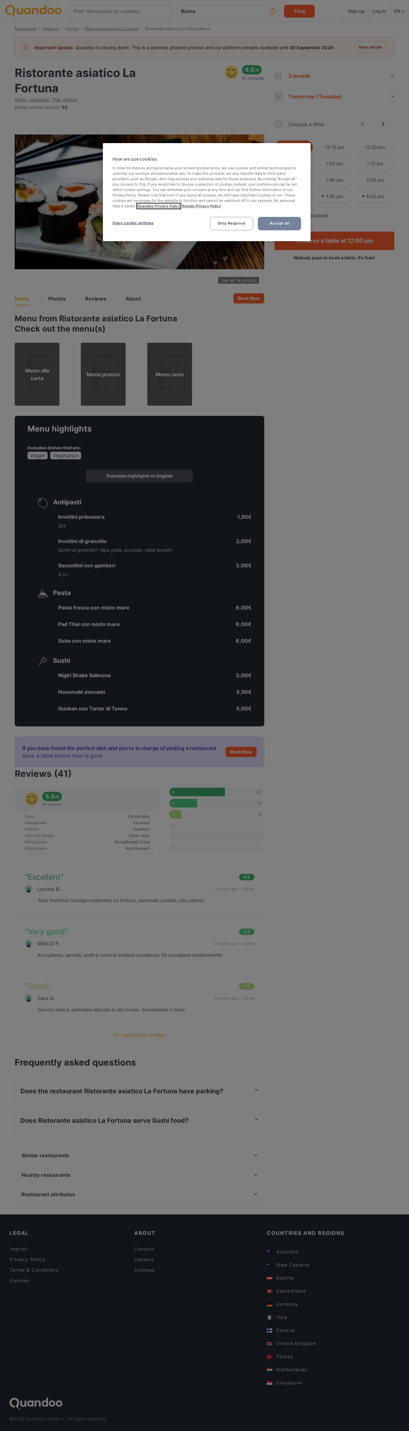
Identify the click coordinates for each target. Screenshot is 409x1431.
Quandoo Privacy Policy (158, 206)
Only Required (231, 223)
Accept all (279, 223)
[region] (207, 192)
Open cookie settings (132, 223)
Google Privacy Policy (201, 206)
